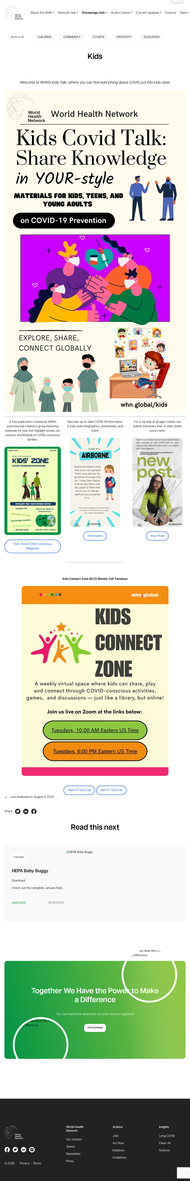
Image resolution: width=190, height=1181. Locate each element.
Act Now (118, 1143)
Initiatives (119, 1150)
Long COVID (167, 1136)
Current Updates (147, 12)
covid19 (98, 37)
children (44, 37)
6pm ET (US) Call (111, 790)
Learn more (19, 902)
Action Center (120, 12)
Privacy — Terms (30, 1163)
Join (115, 1136)
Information (95, 536)
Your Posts (157, 536)
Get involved (95, 1027)
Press (70, 1161)
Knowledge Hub (93, 12)
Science (170, 12)
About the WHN (41, 12)
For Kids (19, 857)
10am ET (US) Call (79, 790)
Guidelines (119, 1157)
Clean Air (165, 1143)
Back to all (17, 37)
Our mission (74, 1139)
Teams (70, 1146)
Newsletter (73, 1154)
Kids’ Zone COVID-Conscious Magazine (33, 546)
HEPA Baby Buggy (30, 871)
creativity (124, 37)
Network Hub (67, 12)
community (72, 37)
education (152, 37)
